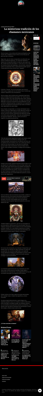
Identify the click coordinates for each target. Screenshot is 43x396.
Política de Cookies (6, 379)
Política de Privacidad (6, 377)
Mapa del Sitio (5, 368)
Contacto (4, 381)
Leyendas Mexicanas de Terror (7, 26)
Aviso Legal (4, 375)
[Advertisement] (21, 16)
